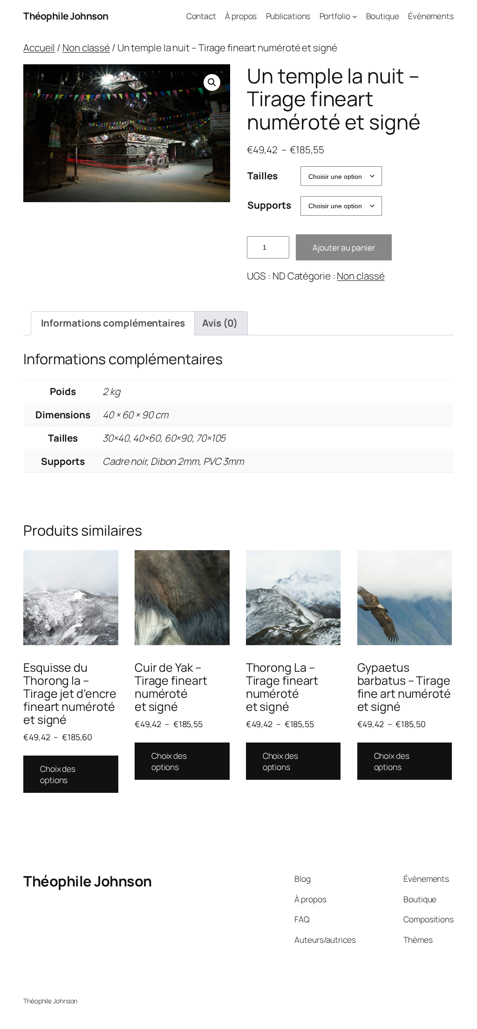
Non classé (86, 47)
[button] (212, 82)
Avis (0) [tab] (220, 322)
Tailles (262, 175)
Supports (269, 204)
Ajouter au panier (344, 247)
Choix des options (57, 774)
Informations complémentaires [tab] (113, 322)
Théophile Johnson (66, 15)
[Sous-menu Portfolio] (354, 16)
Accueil (39, 47)
